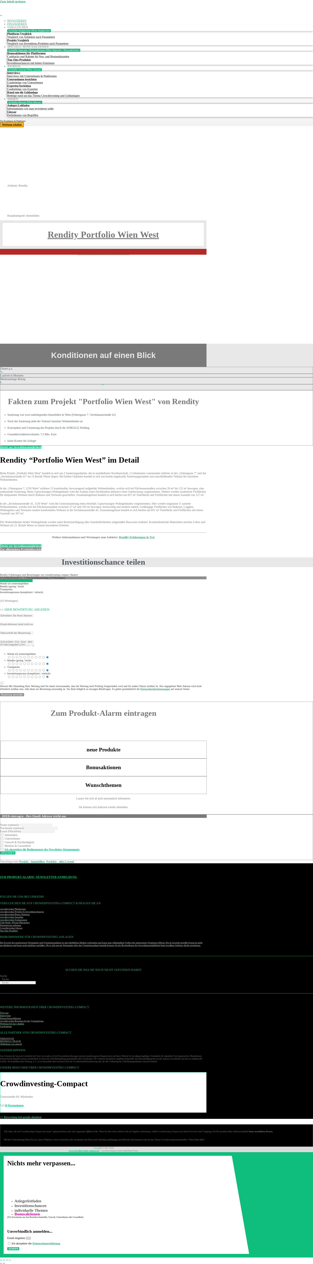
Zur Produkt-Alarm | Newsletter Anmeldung (38, 877)
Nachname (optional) (12, 828)
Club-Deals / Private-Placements (15, 922)
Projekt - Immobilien (32, 861)
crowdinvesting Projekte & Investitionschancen (22, 912)
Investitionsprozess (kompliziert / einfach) (28, 673)
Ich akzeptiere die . (36, 1243)
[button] (103, 816)
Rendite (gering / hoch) (19, 660)
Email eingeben (16, 1238)
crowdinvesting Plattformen (13, 909)
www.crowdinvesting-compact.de (84, 1150)
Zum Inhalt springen (13, 1)
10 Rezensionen (14, 1105)
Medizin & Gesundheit (17, 845)
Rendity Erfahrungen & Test (137, 537)
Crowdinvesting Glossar (11, 928)
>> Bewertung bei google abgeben (20, 1117)
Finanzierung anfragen (10, 925)
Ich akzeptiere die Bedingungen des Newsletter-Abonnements (42, 849)
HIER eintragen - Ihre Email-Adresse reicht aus (34, 816)
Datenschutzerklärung (46, 1243)
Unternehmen (12, 838)
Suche (3, 976)
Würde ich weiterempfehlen (21, 654)
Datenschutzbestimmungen (155, 689)
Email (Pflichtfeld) (10, 831)
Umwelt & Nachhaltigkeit (19, 842)
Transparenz (13, 667)
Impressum (5, 1015)
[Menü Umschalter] (1, 15)
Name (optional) (9, 824)
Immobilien (11, 835)
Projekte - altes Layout (60, 861)
